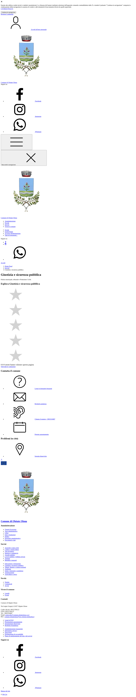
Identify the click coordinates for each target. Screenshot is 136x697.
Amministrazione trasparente (14, 629)
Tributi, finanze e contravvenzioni (15, 567)
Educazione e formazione (13, 564)
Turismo (7, 558)
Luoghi (7, 593)
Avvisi (7, 586)
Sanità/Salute (9, 232)
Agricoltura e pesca (11, 574)
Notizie (7, 582)
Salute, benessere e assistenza (14, 571)
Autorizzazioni (9, 572)
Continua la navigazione (8, 12)
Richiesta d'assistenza (11, 625)
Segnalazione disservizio (12, 624)
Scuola (7, 230)
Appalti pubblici (10, 555)
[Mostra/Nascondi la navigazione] (16, 142)
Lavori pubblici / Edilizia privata (15, 557)
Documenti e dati (10, 540)
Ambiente (8, 569)
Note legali (8, 632)
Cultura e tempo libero (12, 549)
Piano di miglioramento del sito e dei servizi (18, 636)
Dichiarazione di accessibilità (14, 634)
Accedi (3, 263)
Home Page (8, 266)
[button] (10, 221)
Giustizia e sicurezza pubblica (14, 565)
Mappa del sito (5, 691)
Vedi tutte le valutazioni (8, 367)
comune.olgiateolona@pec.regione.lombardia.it (19, 617)
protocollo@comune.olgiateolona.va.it (17, 615)
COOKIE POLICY (7, 9)
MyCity (4, 694)
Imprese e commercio (11, 553)
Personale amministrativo (13, 538)
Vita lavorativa (9, 551)
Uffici (6, 533)
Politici (7, 536)
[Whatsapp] (20, 259)
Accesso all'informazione (13, 233)
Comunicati (8, 584)
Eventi (7, 595)
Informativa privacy (11, 631)
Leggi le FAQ (9, 620)
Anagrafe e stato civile (12, 548)
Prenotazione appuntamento (13, 622)
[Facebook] (5, 242)
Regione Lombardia (7, 14)
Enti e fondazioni (10, 535)
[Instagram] (5, 244)
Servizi (7, 268)
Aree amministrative (11, 531)
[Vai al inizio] (1, 460)
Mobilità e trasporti (11, 560)
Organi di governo (10, 529)
